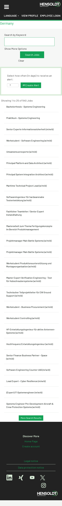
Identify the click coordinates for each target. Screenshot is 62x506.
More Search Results (31, 418)
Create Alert (32, 85)
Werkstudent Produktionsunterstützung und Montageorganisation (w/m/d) (28, 265)
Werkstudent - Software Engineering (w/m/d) (29, 140)
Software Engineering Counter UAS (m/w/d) (28, 369)
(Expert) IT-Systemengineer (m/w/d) (24, 392)
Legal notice (31, 460)
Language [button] (10, 15)
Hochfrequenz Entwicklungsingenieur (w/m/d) (29, 344)
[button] (6, 7)
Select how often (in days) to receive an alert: (29, 77)
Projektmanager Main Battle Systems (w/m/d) (28, 240)
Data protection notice (31, 467)
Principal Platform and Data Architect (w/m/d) (28, 163)
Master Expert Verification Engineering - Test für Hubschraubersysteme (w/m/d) (29, 279)
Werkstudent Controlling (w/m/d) (23, 318)
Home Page (31, 441)
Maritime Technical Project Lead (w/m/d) (26, 185)
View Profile (29, 15)
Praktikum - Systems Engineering (23, 118)
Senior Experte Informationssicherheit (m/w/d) (29, 129)
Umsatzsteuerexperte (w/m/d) (21, 151)
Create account (31, 446)
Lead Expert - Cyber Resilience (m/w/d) (26, 381)
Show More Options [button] (15, 48)
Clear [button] (21, 60)
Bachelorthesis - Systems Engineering (25, 106)
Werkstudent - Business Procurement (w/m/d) (29, 307)
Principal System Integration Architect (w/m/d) (29, 174)
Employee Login (50, 15)
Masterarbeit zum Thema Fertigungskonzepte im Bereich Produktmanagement (29, 228)
